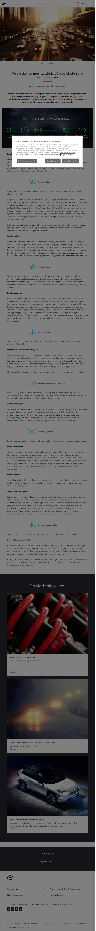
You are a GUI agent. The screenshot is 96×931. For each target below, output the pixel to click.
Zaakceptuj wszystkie (71, 161)
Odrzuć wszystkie (52, 161)
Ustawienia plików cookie (27, 161)
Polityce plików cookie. (68, 154)
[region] (47, 151)
